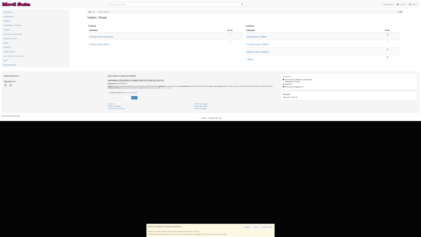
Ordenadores (8, 12)
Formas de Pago (200, 108)
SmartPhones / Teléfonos (12, 25)
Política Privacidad (114, 106)
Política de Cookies (220, 234)
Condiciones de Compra (116, 108)
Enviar (134, 98)
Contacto (402, 4)
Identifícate (389, 4)
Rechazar (256, 227)
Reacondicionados (9, 65)
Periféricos (7, 47)
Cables (5, 43)
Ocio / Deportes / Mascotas (13, 56)
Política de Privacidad (165, 88)
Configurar (247, 227)
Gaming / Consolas (10, 38)
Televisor (6, 30)
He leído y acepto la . (123, 92)
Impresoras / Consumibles (12, 34)
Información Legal (200, 104)
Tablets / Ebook (9, 52)
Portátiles (6, 21)
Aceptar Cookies (267, 227)
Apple (5, 60)
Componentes (8, 16)
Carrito (414, 4)
